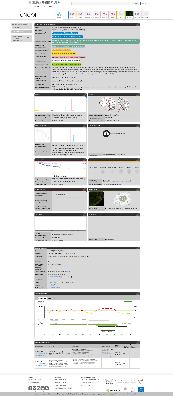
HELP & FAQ (85, 385)
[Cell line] (137, 12)
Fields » (143, 3)
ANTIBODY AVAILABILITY (89, 380)
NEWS (51, 6)
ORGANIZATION (60, 382)
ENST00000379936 (41, 355)
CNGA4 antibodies (54, 288)
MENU (36, 6)
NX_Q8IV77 (52, 285)
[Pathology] (105, 12)
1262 (49, 279)
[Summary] (62, 12)
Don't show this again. (134, 394)
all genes (67, 271)
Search (135, 3)
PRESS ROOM (33, 382)
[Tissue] (72, 12)
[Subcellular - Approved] (129, 12)
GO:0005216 (105, 355)
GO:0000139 (105, 349)
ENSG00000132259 (54, 277)
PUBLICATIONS (60, 385)
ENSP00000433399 (41, 363)
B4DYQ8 (51, 360)
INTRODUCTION (60, 380)
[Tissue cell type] (97, 12)
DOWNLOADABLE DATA (63, 388)
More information (120, 394)
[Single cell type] (89, 12)
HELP (44, 6)
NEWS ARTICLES (34, 380)
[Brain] (80, 12)
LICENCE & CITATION (88, 382)
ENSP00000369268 (41, 353)
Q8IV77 (50, 282)
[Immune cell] (113, 12)
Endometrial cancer (60, 169)
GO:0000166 (105, 352)
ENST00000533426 (41, 365)
